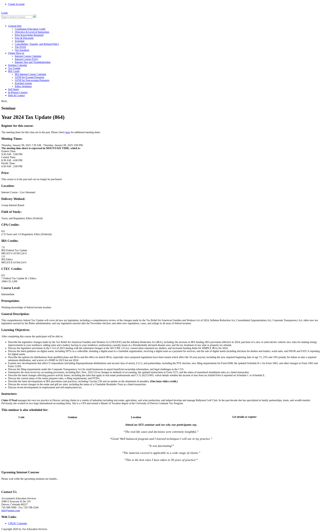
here (67, 132)
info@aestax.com (10, 510)
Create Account (16, 4)
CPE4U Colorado (17, 523)
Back (4, 101)
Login (4, 12)
